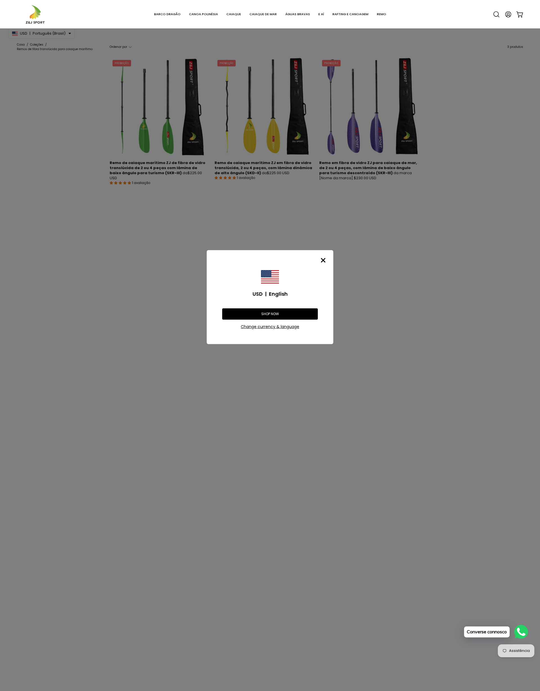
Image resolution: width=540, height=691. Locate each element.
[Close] (323, 260)
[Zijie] (35, 14)
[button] (167, 14)
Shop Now (270, 313)
